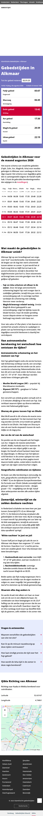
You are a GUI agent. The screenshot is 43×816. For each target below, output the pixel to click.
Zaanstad (6, 768)
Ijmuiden (26, 760)
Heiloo (25, 768)
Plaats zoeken (41, 7)
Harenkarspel (7, 789)
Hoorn (4, 778)
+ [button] (5, 709)
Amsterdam (5, 2)
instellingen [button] (22, 182)
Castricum (27, 786)
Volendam (6, 786)
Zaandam (26, 789)
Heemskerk (27, 782)
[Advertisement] (21, 33)
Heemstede (27, 771)
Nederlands (23, 806)
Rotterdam (15, 2)
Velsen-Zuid (6, 764)
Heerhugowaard (8, 793)
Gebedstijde (6, 8)
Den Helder (27, 775)
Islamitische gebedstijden (24, 801)
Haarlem (5, 771)
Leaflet (27, 749)
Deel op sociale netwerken (39, 800)
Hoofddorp (6, 760)
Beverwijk (26, 793)
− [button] (5, 714)
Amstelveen (27, 764)
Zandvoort (6, 775)
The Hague (24, 2)
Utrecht (32, 2)
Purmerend (6, 782)
